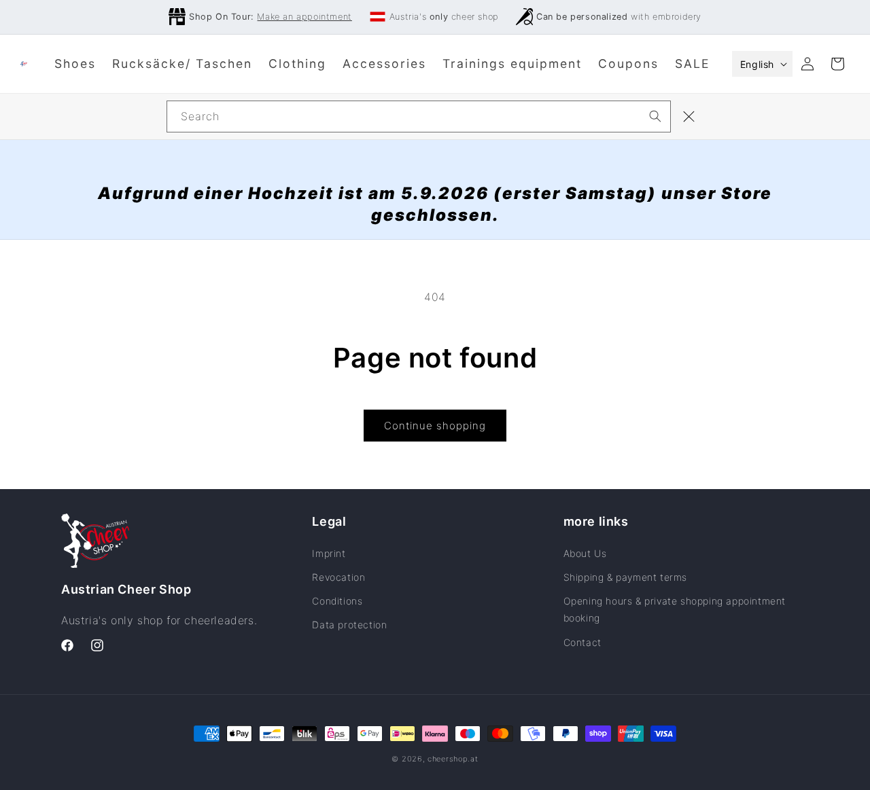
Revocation (338, 577)
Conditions (337, 601)
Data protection (349, 624)
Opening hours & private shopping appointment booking (674, 609)
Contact (582, 642)
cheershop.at (453, 759)
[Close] (689, 117)
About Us (585, 553)
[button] (837, 64)
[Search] (655, 116)
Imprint (328, 553)
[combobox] (418, 116)
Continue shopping (435, 425)
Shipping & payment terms (625, 577)
